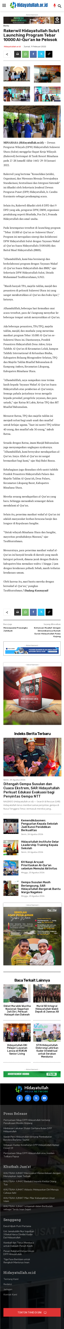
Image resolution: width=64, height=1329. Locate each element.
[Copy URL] (49, 54)
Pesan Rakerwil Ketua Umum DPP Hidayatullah (18, 1252)
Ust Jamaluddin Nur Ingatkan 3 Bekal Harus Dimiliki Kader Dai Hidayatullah (18, 1234)
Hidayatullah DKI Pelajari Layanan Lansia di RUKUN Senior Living (17, 1049)
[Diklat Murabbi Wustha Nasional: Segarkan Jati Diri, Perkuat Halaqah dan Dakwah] (17, 993)
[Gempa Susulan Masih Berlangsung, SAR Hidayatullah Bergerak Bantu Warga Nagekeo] (10, 888)
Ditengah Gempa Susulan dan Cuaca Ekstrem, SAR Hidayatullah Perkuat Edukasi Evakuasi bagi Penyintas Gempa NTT (31, 790)
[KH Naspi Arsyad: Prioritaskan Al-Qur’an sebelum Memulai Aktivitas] (10, 867)
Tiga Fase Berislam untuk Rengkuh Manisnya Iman (16, 1261)
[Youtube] (44, 1098)
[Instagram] (28, 1098)
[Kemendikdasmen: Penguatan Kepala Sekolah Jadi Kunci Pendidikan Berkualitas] (10, 826)
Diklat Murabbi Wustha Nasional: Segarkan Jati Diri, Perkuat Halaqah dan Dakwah (17, 1010)
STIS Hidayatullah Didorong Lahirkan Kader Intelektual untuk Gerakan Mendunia (47, 1051)
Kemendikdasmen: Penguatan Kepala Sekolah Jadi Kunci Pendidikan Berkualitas (39, 825)
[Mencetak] (17, 54)
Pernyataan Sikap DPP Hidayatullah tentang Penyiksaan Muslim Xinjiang (26, 1121)
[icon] (55, 5)
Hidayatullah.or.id (12, 47)
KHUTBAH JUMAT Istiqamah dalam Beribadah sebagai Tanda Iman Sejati (28, 1208)
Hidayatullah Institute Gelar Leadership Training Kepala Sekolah (40, 845)
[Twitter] (41, 54)
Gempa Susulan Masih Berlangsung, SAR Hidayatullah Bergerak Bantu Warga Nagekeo (41, 887)
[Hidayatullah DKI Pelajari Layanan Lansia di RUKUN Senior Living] (17, 1032)
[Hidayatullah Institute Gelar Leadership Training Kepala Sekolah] (10, 847)
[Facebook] (33, 54)
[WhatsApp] (25, 54)
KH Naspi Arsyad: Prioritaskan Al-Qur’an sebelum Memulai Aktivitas (39, 865)
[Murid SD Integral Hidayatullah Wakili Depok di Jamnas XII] (47, 993)
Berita (6, 26)
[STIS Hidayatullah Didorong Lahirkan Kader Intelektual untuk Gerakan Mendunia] (47, 1032)
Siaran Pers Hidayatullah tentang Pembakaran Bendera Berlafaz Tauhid (27, 1138)
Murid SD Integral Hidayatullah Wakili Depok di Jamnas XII (47, 1009)
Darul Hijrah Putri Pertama (17, 1226)
